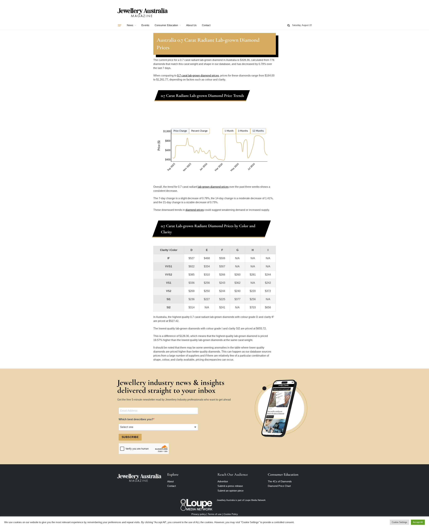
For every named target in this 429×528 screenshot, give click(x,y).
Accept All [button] (418, 522)
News (130, 25)
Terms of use (215, 514)
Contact (206, 25)
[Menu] (119, 25)
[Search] (289, 25)
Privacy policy (198, 514)
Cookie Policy (231, 514)
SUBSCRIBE (130, 437)
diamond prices (195, 209)
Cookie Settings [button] (399, 522)
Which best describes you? (136, 419)
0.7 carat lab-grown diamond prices (198, 75)
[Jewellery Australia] (142, 12)
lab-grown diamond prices (213, 186)
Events (145, 25)
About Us (191, 25)
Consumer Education (166, 25)
